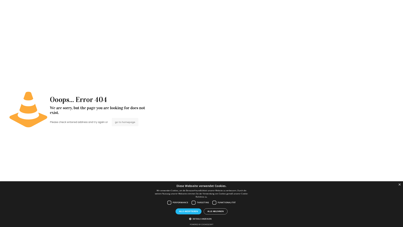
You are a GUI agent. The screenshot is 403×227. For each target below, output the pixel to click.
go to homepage (125, 122)
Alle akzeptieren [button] (188, 211)
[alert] (201, 204)
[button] (201, 219)
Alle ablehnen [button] (215, 211)
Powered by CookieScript (201, 224)
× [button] (399, 184)
